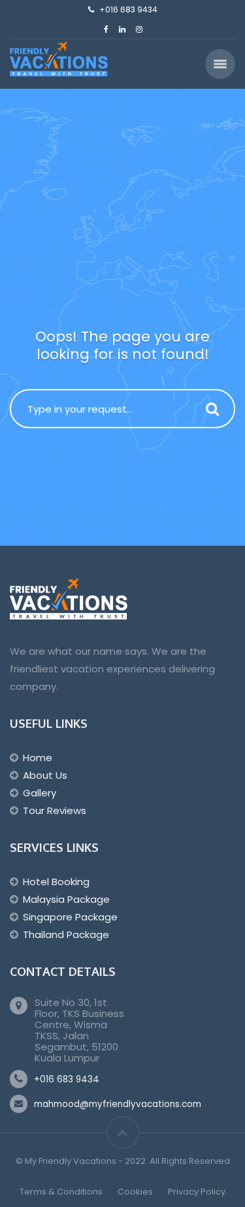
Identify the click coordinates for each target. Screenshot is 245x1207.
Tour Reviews (54, 810)
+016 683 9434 (66, 1079)
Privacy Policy (196, 1191)
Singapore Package (70, 917)
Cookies (135, 1191)
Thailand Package (66, 934)
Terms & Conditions (61, 1191)
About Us (45, 775)
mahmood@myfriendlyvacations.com (117, 1104)
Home (37, 757)
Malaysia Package (66, 899)
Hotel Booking (56, 881)
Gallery (39, 793)
